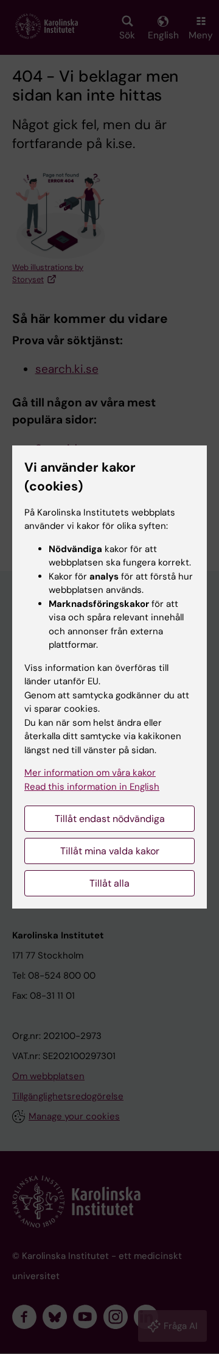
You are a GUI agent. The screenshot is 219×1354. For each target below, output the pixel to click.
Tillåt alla (109, 883)
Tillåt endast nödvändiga (110, 818)
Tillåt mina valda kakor (109, 851)
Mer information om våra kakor (90, 773)
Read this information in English (91, 787)
